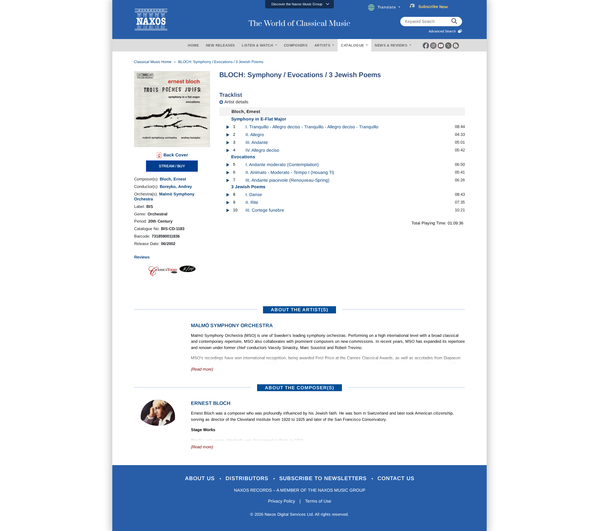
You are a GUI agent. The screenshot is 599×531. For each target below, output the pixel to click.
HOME (193, 45)
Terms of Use (318, 501)
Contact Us (395, 478)
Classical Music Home (153, 62)
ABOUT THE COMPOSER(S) (299, 387)
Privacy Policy (281, 501)
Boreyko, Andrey (176, 186)
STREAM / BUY (172, 166)
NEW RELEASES (220, 45)
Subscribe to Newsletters (323, 478)
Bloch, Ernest (173, 179)
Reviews (142, 257)
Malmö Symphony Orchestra (232, 325)
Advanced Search (443, 31)
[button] (299, 4)
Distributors (248, 478)
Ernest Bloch (211, 403)
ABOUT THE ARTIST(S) (299, 309)
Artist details (236, 101)
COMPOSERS (296, 45)
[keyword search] (454, 21)
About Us (201, 478)
